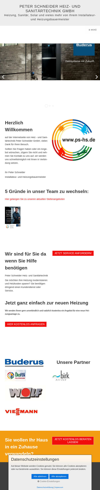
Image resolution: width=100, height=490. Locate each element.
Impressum (59, 487)
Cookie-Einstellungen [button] (49, 481)
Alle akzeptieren (58, 476)
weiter (96, 79)
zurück (4, 79)
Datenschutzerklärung (45, 487)
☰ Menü (93, 30)
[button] (73, 253)
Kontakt (18, 156)
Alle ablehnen (40, 476)
